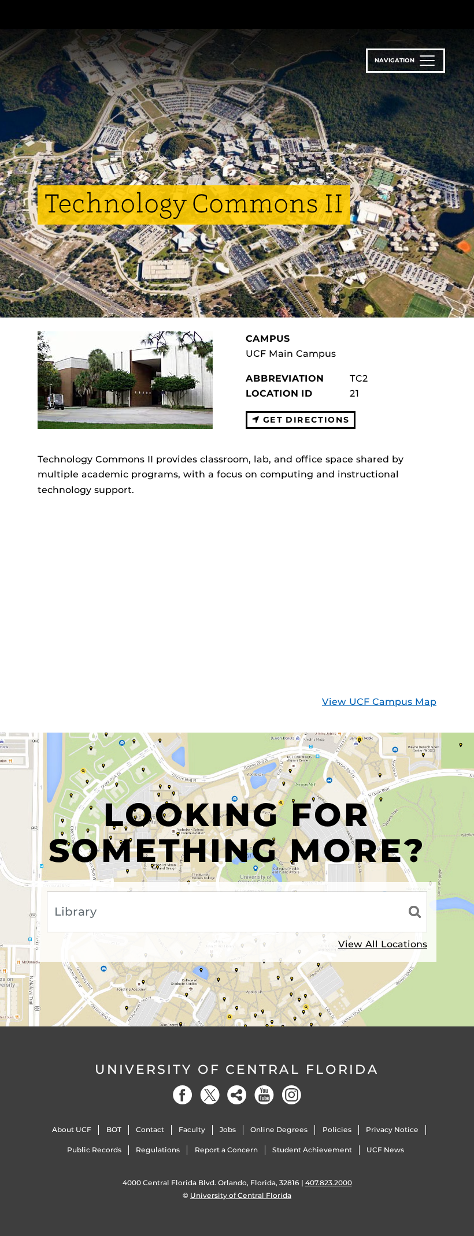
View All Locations (382, 944)
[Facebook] (182, 1094)
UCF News (385, 1149)
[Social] (237, 1094)
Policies (337, 1129)
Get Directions (304, 420)
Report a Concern (226, 1149)
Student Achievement (312, 1149)
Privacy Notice (392, 1129)
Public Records (94, 1149)
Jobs (228, 1129)
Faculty (192, 1129)
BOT (113, 1129)
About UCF (71, 1129)
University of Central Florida (237, 1069)
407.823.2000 (328, 1182)
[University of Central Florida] (114, 14)
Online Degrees (279, 1129)
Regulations (158, 1149)
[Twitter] (210, 1094)
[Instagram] (291, 1094)
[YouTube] (264, 1094)
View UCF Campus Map (379, 701)
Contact (150, 1129)
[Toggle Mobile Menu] (433, 14)
